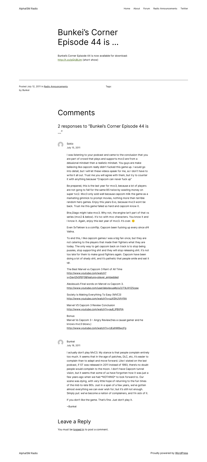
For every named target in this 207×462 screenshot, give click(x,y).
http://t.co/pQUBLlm (70, 59)
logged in (78, 429)
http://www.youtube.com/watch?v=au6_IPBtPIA (95, 309)
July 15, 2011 (73, 147)
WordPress (181, 453)
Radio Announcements (56, 86)
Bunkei (71, 341)
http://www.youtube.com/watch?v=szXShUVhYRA (97, 298)
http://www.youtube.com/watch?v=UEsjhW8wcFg (96, 328)
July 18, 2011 (73, 345)
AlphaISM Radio (28, 8)
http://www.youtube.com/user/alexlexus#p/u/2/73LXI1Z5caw (103, 287)
